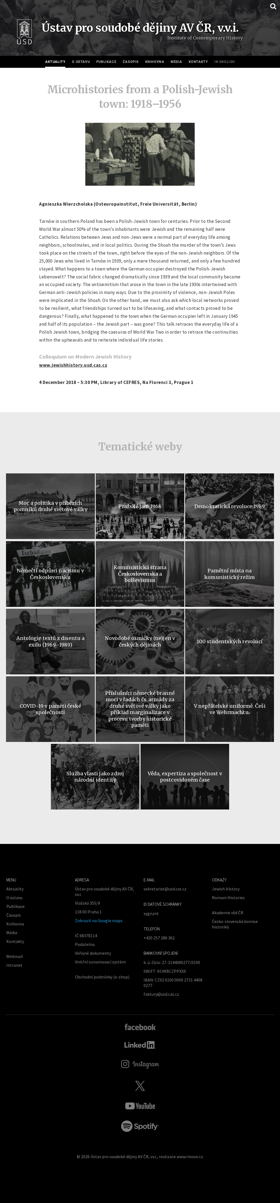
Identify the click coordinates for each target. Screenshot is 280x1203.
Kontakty (198, 62)
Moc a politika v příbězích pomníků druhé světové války (50, 506)
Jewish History (226, 889)
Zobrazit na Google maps (98, 920)
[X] (140, 1085)
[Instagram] (140, 1064)
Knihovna (154, 62)
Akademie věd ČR (227, 912)
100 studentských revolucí (229, 641)
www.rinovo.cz (190, 1156)
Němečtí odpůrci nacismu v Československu (50, 573)
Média (176, 62)
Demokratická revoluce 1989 (229, 506)
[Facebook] (140, 1026)
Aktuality (55, 62)
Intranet (14, 965)
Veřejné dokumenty (93, 953)
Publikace (106, 62)
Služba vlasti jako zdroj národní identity (95, 776)
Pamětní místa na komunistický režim (229, 573)
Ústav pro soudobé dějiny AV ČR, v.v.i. (124, 1156)
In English (224, 62)
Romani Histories (228, 897)
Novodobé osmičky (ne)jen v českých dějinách (140, 641)
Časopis (131, 62)
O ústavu (81, 62)
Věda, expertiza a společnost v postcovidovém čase (185, 776)
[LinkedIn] (140, 1045)
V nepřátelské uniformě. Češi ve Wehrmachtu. (230, 709)
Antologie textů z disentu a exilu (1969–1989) (50, 641)
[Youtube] (140, 1105)
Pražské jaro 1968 (139, 506)
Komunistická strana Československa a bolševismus (140, 573)
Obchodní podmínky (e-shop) (102, 977)
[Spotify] (140, 1126)
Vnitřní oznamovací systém (100, 962)
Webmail (14, 956)
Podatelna (85, 944)
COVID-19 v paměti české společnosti (50, 709)
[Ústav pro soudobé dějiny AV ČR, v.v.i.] (24, 33)
